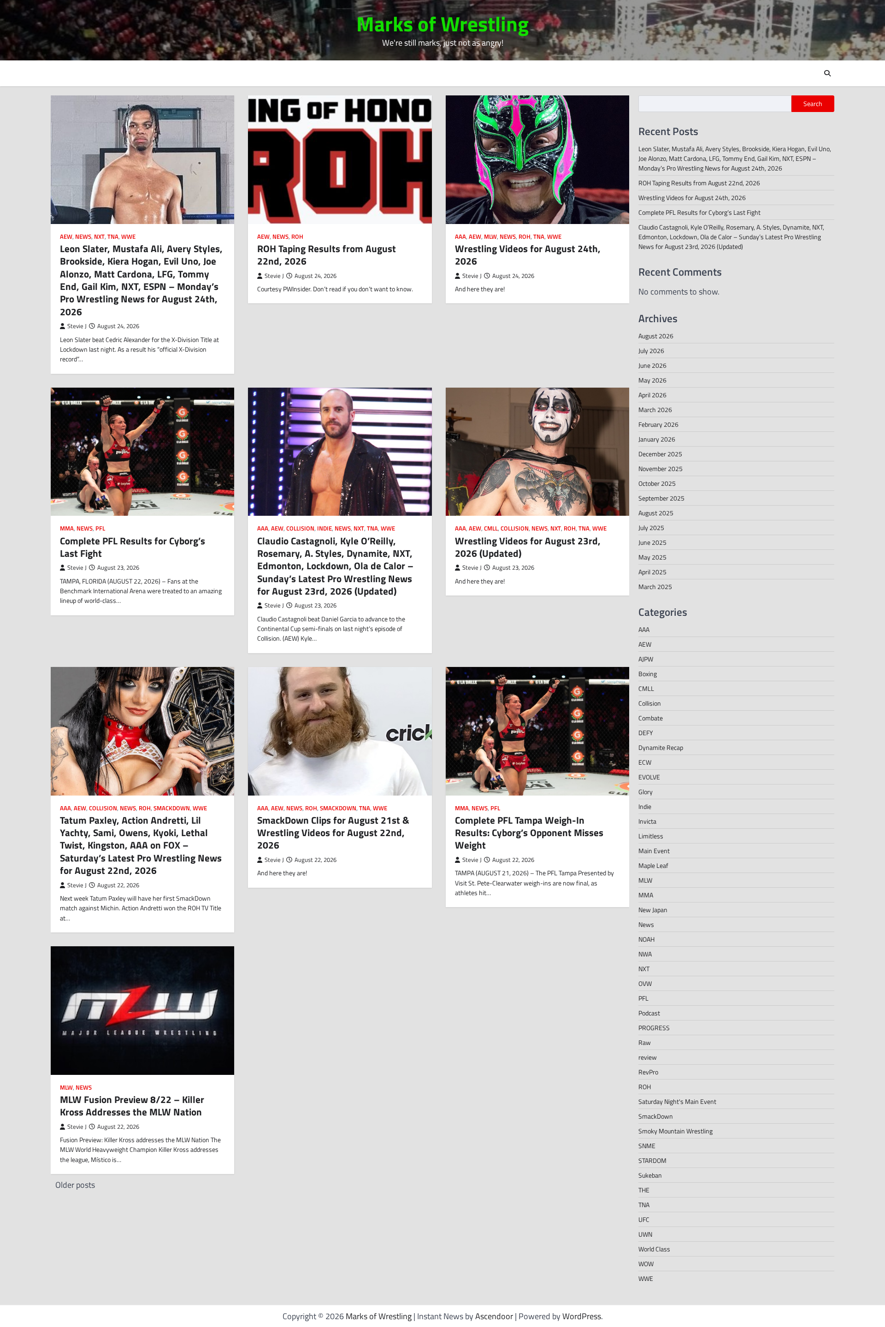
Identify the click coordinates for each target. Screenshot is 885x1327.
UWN (645, 1234)
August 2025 (655, 513)
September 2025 (661, 498)
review (647, 1057)
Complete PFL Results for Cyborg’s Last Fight (132, 546)
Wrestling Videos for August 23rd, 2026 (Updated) (528, 546)
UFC (643, 1219)
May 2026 (652, 380)
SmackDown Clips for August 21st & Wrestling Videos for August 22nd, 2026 (333, 833)
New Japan (652, 909)
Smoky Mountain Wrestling (675, 1131)
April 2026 (652, 395)
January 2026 (656, 439)
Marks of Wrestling (442, 23)
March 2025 (655, 586)
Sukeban (650, 1175)
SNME (646, 1145)
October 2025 (657, 483)
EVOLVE (649, 777)
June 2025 (652, 542)
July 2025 (651, 527)
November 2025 (660, 468)
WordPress (581, 1316)
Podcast (649, 1013)
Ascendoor (494, 1316)
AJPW (645, 659)
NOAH (646, 939)
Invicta (647, 821)
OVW (645, 983)
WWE (128, 236)
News (83, 236)
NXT (99, 236)
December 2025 (660, 454)
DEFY (645, 732)
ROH (297, 236)
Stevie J (77, 326)
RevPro (648, 1072)
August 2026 (655, 336)
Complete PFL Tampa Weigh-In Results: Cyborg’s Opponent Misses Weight (529, 833)
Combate (650, 718)
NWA (645, 954)
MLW (490, 236)
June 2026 (652, 365)
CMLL (491, 528)
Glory (645, 791)
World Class (654, 1249)
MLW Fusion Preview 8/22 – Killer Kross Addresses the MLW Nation (132, 1105)
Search (812, 104)
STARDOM (652, 1160)
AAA (460, 236)
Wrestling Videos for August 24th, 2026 (528, 254)
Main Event (654, 850)
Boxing (647, 673)
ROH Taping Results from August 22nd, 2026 (326, 254)
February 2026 (658, 424)
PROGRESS (654, 1027)
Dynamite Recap (660, 747)
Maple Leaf (653, 865)
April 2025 (652, 572)
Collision (300, 528)
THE (643, 1190)
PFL (100, 528)
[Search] (827, 73)
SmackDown (171, 808)
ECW (644, 762)
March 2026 (655, 409)
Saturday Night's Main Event (677, 1101)
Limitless (650, 836)
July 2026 (651, 350)
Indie (324, 528)
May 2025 (652, 557)
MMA (67, 528)
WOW (646, 1263)
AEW (66, 236)
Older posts (75, 1185)
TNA (112, 236)
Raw (644, 1042)
